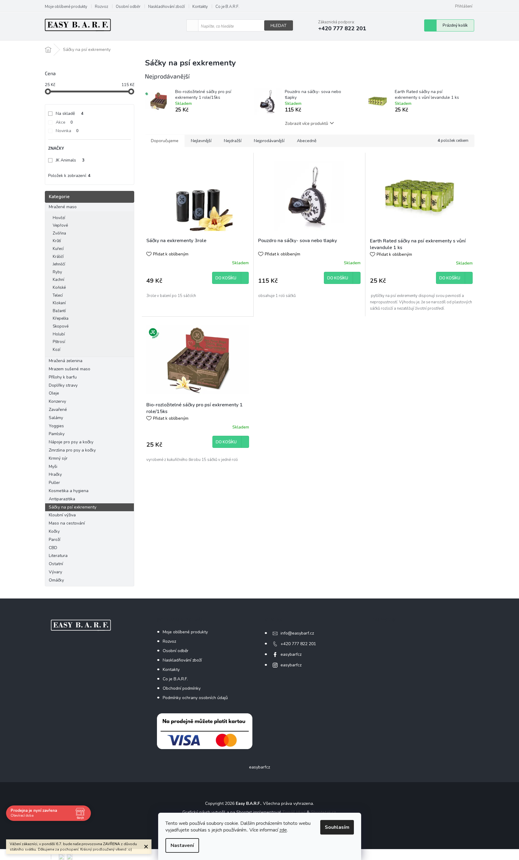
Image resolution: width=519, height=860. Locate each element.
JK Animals (70, 160)
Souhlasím (337, 827)
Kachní (58, 279)
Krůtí (57, 241)
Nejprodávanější (269, 141)
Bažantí (59, 311)
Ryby (57, 272)
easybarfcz (291, 654)
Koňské (59, 287)
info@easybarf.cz (297, 633)
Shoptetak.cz (323, 812)
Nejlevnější (201, 141)
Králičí (58, 256)
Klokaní (59, 303)
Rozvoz (101, 6)
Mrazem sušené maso (69, 369)
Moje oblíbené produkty (66, 6)
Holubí (59, 334)
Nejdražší (232, 141)
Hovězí (59, 218)
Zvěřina (59, 233)
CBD (53, 548)
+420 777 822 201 (298, 644)
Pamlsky (57, 434)
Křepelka (60, 318)
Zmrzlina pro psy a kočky (72, 450)
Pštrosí (59, 342)
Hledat (279, 25)
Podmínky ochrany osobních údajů (195, 698)
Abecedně (306, 141)
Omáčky (56, 580)
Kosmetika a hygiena (68, 491)
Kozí (56, 349)
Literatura (58, 555)
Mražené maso (63, 207)
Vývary (55, 572)
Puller (54, 482)
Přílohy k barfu (63, 377)
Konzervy (58, 401)
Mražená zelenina (65, 361)
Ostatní (56, 564)
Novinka (67, 131)
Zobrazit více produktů (306, 123)
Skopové (60, 326)
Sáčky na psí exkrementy (72, 507)
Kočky (54, 531)
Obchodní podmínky (182, 688)
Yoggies (56, 426)
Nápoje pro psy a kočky (71, 442)
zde (283, 830)
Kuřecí (58, 249)
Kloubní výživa (62, 515)
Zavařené (58, 409)
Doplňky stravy (63, 385)
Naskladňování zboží (166, 6)
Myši (53, 466)
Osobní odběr (128, 6)
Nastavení (182, 845)
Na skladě (69, 113)
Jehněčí (59, 264)
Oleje (54, 393)
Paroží (54, 539)
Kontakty (200, 6)
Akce (64, 122)
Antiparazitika (62, 499)
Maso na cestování (67, 523)
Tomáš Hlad (293, 812)
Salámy (56, 418)
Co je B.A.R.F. (227, 6)
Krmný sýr (58, 458)
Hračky (55, 474)
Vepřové (60, 225)
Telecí (58, 295)
